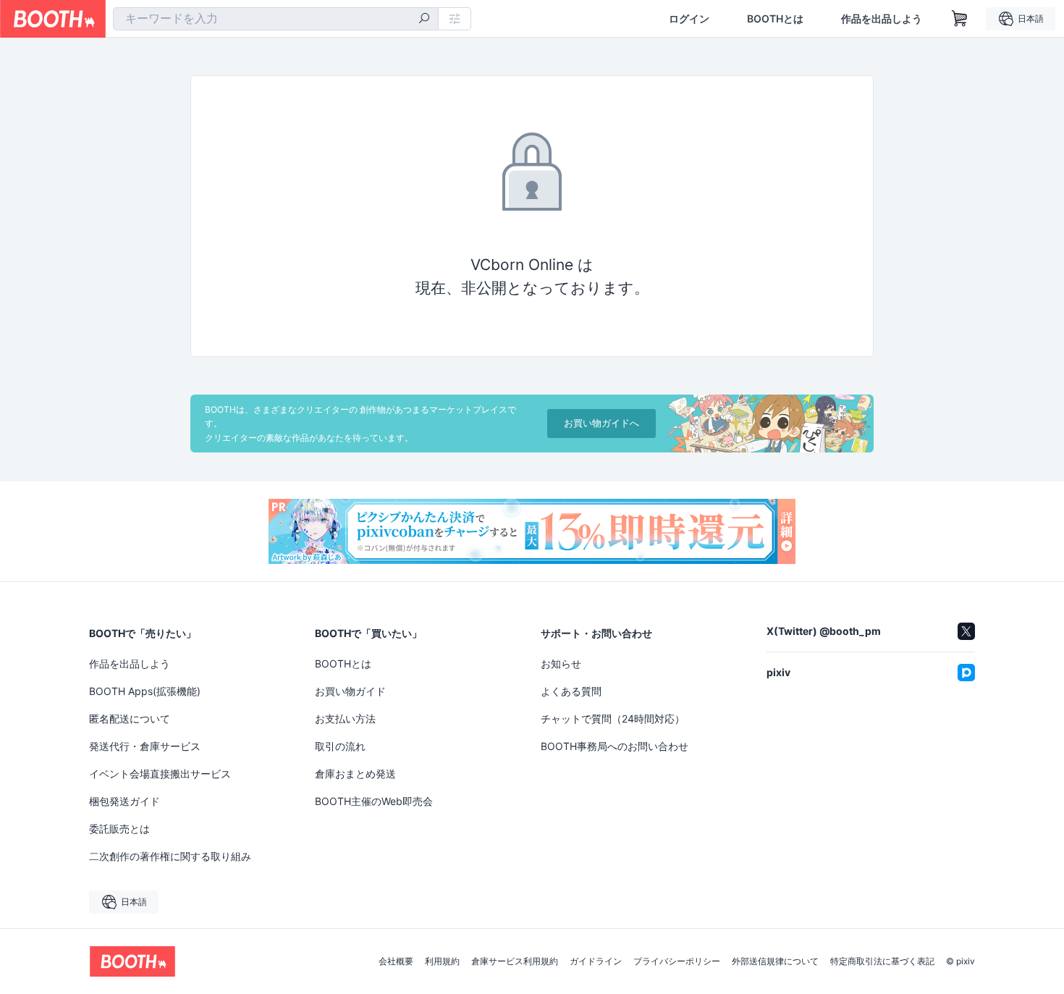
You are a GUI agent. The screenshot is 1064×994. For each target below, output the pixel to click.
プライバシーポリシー (676, 961)
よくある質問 (571, 691)
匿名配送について (129, 718)
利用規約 (442, 961)
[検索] (424, 19)
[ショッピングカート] (960, 19)
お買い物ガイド (350, 691)
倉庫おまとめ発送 (355, 773)
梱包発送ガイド (124, 801)
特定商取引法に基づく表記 (882, 961)
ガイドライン (596, 961)
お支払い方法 (345, 718)
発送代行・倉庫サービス (144, 746)
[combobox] (276, 18)
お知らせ (561, 663)
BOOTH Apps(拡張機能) (144, 691)
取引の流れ (340, 746)
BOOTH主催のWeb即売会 (374, 801)
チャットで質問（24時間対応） (613, 718)
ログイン (689, 19)
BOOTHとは (775, 19)
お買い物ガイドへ (601, 423)
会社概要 (396, 961)
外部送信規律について (775, 961)
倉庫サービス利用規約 (514, 961)
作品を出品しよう (881, 19)
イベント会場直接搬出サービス (160, 773)
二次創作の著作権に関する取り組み (170, 856)
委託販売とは (119, 828)
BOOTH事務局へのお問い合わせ (614, 746)
